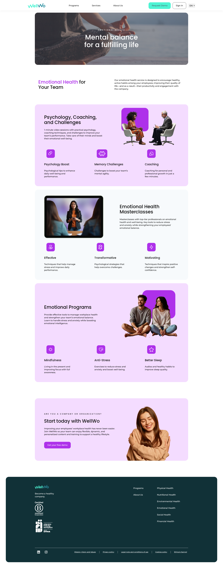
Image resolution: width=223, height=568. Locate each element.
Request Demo (159, 5)
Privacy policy (108, 552)
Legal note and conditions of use (134, 552)
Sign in (179, 5)
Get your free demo (57, 445)
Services (96, 5)
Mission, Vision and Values (85, 552)
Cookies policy (161, 552)
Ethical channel (180, 552)
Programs (74, 5)
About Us (118, 5)
